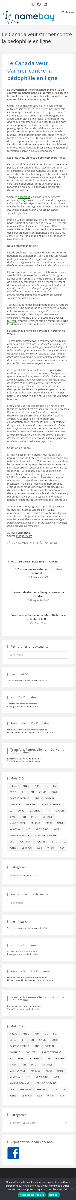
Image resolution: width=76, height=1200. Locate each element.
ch (23, 792)
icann (13, 816)
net (28, 829)
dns (36, 798)
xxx (62, 847)
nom (56, 829)
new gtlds (42, 829)
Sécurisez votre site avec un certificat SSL (27, 680)
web (39, 847)
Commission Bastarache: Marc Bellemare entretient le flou (38, 617)
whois (51, 847)
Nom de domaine (20, 835)
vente (13, 847)
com (54, 792)
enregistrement (52, 804)
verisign (27, 847)
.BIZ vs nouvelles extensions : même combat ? (38, 571)
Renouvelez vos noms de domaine (24, 758)
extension (36, 810)
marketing (51, 543)
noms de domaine (45, 835)
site (54, 841)
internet (47, 816)
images (40, 174)
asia (37, 785)
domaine (15, 804)
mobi (49, 823)
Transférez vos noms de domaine (23, 761)
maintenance (17, 823)
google (60, 810)
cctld (13, 792)
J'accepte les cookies (31, 1194)
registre (42, 841)
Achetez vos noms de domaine (22, 703)
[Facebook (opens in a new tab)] (39, 4)
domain (49, 798)
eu (11, 810)
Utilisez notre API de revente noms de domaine (30, 732)
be (46, 785)
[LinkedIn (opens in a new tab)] (44, 4)
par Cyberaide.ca (28, 200)
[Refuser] (71, 1189)
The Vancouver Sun (25, 105)
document (24, 197)
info (33, 816)
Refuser (53, 1194)
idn (24, 816)
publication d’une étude (53, 164)
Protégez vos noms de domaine (22, 706)
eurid (21, 810)
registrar (25, 841)
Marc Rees (23, 532)
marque (35, 823)
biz (55, 785)
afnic (26, 785)
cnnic (42, 792)
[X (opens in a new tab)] (32, 4)
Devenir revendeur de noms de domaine (27, 729)
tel (64, 841)
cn (32, 792)
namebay (15, 829)
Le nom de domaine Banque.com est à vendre (38, 594)
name (60, 823)
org (12, 841)
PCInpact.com (24, 536)
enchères (31, 804)
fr (49, 810)
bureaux (12, 320)
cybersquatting (19, 798)
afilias (13, 785)
